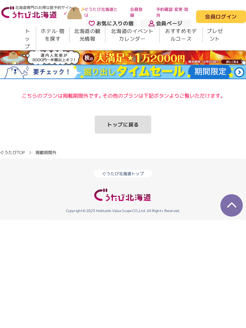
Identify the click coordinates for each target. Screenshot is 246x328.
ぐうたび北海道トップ (123, 173)
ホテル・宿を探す (52, 35)
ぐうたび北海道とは (101, 12)
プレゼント (215, 35)
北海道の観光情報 (87, 35)
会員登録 (136, 12)
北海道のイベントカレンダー (132, 35)
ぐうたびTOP (12, 152)
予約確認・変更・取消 (172, 12)
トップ (27, 39)
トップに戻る (123, 124)
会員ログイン (221, 16)
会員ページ (169, 23)
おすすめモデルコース (181, 35)
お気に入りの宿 (115, 23)
